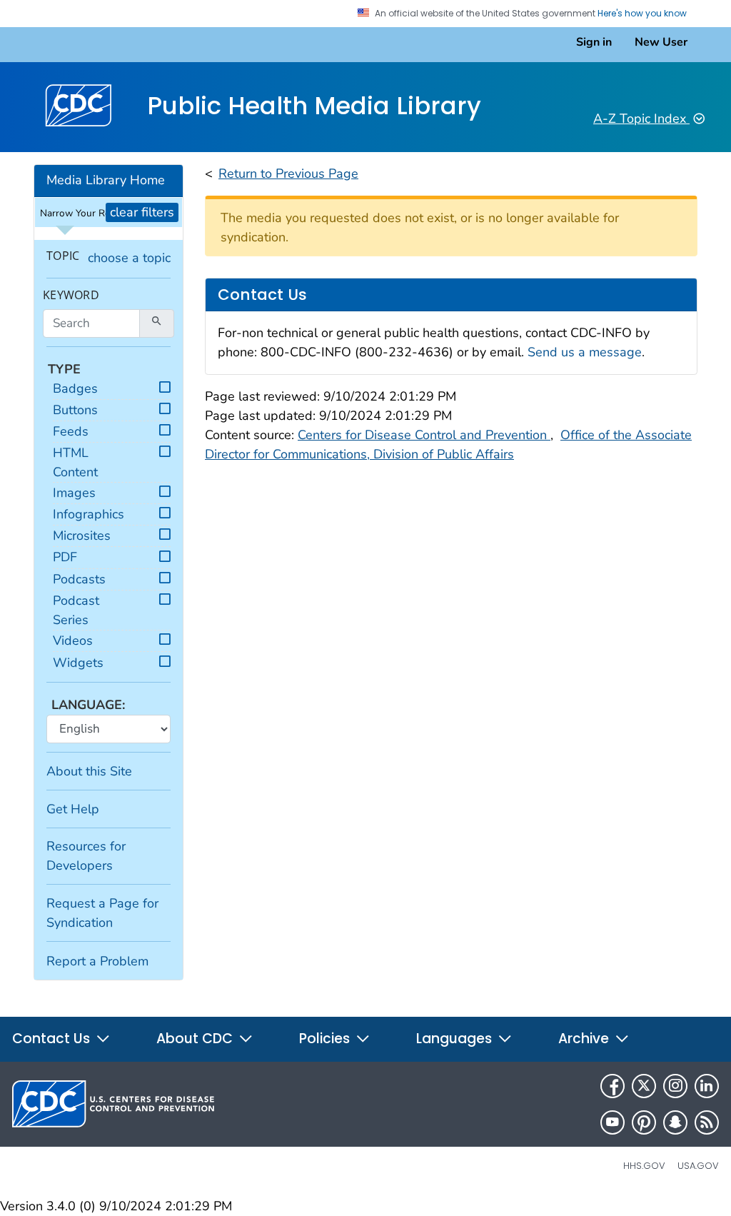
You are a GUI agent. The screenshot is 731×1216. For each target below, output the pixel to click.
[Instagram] (675, 1086)
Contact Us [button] (53, 1038)
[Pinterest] (644, 1122)
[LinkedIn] (707, 1086)
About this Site (89, 771)
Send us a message (585, 352)
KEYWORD (71, 295)
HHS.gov (644, 1165)
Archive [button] (585, 1038)
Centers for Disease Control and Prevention (424, 434)
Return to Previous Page (288, 173)
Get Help (72, 809)
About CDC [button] (196, 1038)
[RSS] (707, 1122)
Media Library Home (105, 180)
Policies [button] (326, 1038)
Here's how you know (643, 14)
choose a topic (129, 257)
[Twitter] (644, 1086)
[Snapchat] (675, 1122)
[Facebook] (612, 1086)
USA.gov (698, 1165)
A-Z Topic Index (641, 118)
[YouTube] (612, 1122)
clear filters (142, 212)
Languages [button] (455, 1038)
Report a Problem (97, 961)
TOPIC (62, 255)
